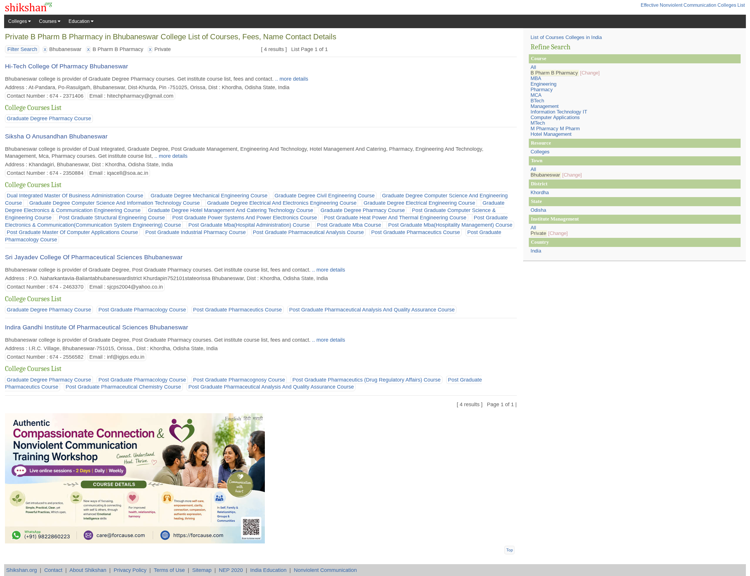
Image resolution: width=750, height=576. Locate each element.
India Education (268, 570)
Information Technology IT (559, 112)
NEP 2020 (231, 570)
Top (509, 550)
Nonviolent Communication (325, 570)
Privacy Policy (130, 570)
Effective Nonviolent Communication (678, 5)
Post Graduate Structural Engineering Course (112, 218)
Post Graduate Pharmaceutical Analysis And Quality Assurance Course (372, 310)
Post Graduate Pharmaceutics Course (415, 232)
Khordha (540, 192)
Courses (48, 21)
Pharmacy (542, 89)
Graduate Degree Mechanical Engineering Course (209, 196)
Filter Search (22, 49)
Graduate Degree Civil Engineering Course (325, 196)
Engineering (543, 84)
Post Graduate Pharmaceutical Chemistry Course (123, 387)
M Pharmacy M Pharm (555, 128)
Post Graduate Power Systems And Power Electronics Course (244, 218)
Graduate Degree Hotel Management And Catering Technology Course (230, 210)
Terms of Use (169, 570)
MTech (538, 123)
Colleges (18, 21)
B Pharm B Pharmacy (554, 73)
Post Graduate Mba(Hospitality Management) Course (450, 225)
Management (545, 106)
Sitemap (202, 570)
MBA (536, 78)
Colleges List (731, 5)
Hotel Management (551, 134)
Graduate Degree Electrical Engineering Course (419, 203)
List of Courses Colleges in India (566, 37)
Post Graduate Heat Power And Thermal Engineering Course (395, 218)
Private (538, 233)
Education (80, 21)
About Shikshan (87, 570)
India (536, 251)
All (533, 67)
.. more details (291, 79)
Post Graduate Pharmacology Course (142, 310)
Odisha (538, 210)
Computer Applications (555, 117)
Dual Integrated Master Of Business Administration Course (75, 196)
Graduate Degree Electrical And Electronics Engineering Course (282, 203)
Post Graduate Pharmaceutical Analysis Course (308, 232)
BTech (537, 101)
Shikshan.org (21, 570)
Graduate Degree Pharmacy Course (49, 119)
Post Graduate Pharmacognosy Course (239, 380)
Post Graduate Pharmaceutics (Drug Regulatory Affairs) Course (366, 380)
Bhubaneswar (545, 175)
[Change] (590, 73)
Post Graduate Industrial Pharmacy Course (195, 232)
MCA (536, 95)
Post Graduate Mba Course (349, 225)
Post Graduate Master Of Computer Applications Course (72, 232)
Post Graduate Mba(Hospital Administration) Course (249, 225)
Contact (53, 570)
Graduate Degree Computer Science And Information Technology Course (114, 203)
